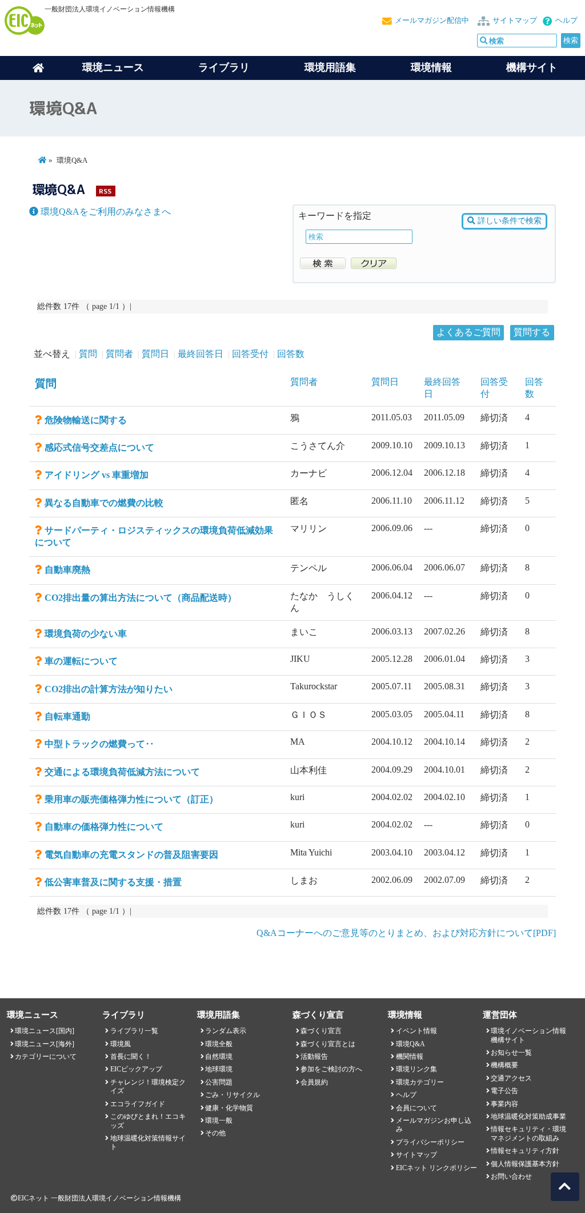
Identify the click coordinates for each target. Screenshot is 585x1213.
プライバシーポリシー (430, 1142)
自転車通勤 (67, 716)
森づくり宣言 (321, 1031)
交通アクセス (511, 1078)
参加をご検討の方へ (331, 1069)
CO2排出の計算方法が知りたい (109, 689)
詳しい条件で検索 (508, 220)
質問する (532, 332)
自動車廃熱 (67, 570)
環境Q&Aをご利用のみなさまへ (104, 211)
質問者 (119, 354)
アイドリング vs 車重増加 (97, 475)
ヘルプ (566, 21)
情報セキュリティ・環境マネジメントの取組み (528, 1133)
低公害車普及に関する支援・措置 (113, 882)
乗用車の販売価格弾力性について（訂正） (131, 799)
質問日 (155, 354)
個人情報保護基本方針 (525, 1164)
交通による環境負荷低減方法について (122, 772)
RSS (105, 191)
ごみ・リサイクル (232, 1095)
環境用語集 (330, 67)
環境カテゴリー (420, 1082)
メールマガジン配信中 (432, 21)
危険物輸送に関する (86, 420)
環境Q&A (410, 1044)
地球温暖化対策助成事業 (528, 1116)
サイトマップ (514, 21)
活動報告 (314, 1057)
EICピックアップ (136, 1069)
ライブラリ (224, 67)
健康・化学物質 (229, 1108)
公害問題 (219, 1082)
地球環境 (219, 1069)
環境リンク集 (416, 1069)
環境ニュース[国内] (44, 1031)
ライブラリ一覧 (134, 1031)
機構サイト (532, 67)
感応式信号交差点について (99, 447)
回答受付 (250, 354)
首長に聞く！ (130, 1057)
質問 (88, 354)
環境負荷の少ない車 (86, 633)
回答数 (290, 354)
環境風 (120, 1044)
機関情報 (409, 1057)
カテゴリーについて (46, 1057)
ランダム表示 (225, 1031)
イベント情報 (416, 1031)
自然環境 (219, 1057)
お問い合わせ (511, 1176)
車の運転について (81, 661)
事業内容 (504, 1104)
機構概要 (504, 1065)
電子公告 (504, 1091)
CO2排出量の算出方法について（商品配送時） (145, 598)
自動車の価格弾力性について (104, 827)
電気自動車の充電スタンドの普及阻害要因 (131, 854)
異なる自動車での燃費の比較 (104, 503)
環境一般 (219, 1120)
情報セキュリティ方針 (525, 1151)
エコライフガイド (137, 1104)
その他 (215, 1133)
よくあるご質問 (468, 332)
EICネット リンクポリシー (436, 1168)
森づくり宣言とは (327, 1044)
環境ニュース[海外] (44, 1044)
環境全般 (219, 1044)
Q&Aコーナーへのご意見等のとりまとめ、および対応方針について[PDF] (406, 933)
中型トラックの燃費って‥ (99, 744)
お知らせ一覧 (511, 1053)
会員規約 (314, 1082)
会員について (416, 1108)
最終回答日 (200, 354)
